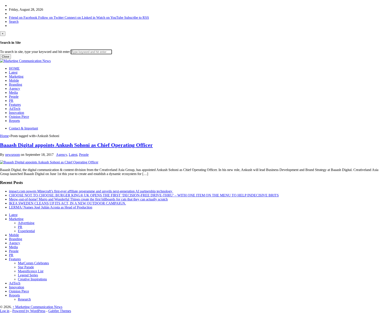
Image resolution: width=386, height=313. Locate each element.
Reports (14, 121)
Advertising (26, 223)
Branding (15, 84)
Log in (4, 311)
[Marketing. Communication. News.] (25, 61)
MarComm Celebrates (33, 263)
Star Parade (26, 267)
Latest (13, 72)
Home (4, 136)
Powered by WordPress (28, 311)
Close (5, 56)
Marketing (16, 76)
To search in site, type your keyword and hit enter (35, 52)
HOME (14, 68)
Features (15, 104)
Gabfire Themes (59, 311)
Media (13, 92)
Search (14, 21)
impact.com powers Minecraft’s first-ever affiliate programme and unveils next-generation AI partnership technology (91, 191)
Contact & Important (23, 128)
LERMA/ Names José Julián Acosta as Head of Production (50, 207)
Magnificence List (30, 271)
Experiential (26, 231)
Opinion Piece (19, 117)
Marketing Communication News (37, 307)
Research (24, 299)
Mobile (14, 80)
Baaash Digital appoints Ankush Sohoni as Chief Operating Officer (76, 145)
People (14, 96)
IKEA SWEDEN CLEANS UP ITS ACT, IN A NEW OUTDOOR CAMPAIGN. (67, 203)
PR (11, 100)
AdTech (14, 109)
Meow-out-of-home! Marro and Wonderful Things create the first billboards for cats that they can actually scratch (88, 199)
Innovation (16, 113)
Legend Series (28, 275)
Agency (14, 88)
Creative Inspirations (32, 279)
